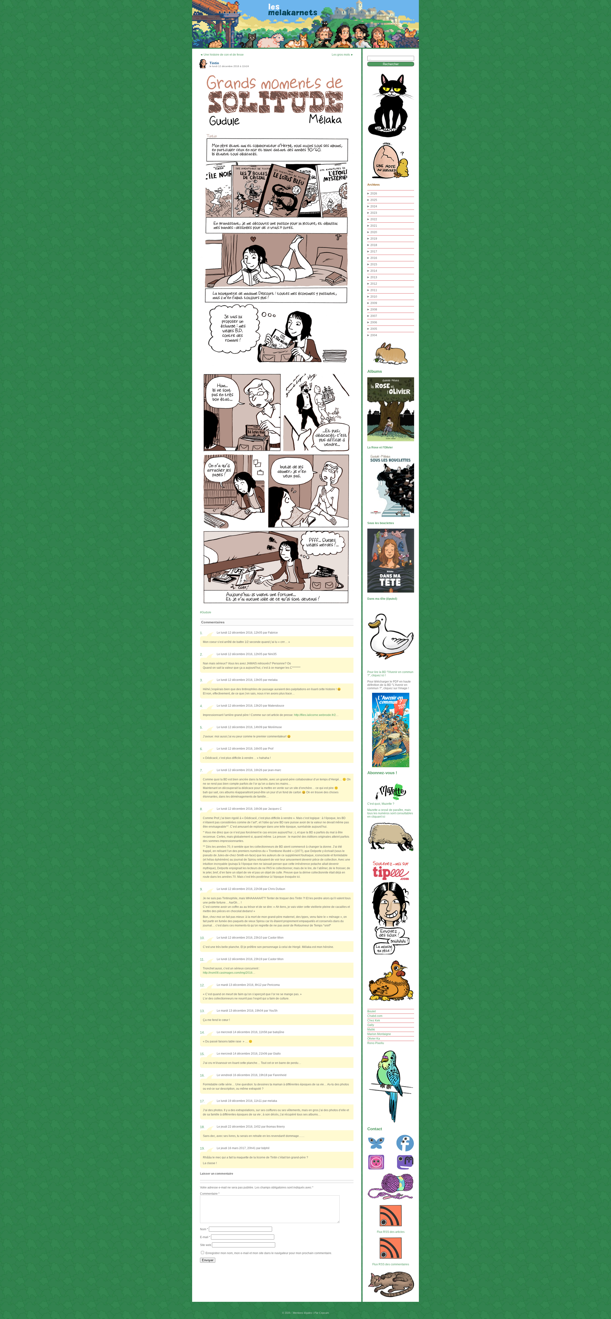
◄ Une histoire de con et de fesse (222, 54)
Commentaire (210, 1193)
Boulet (371, 1011)
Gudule (206, 612)
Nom (204, 1229)
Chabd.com (374, 1016)
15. (202, 1054)
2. (201, 654)
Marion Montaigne (379, 1034)
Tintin (214, 63)
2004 (373, 335)
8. (201, 809)
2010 (373, 296)
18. (202, 1127)
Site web (205, 1245)
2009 (373, 303)
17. (202, 1101)
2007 (373, 316)
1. (201, 633)
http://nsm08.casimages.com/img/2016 (228, 972)
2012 (373, 283)
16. (202, 1075)
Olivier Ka (373, 1038)
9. (201, 889)
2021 (373, 225)
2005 (373, 329)
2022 (373, 219)
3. (201, 680)
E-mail (205, 1237)
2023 (373, 213)
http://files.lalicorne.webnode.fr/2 (315, 715)
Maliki (371, 1029)
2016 (373, 258)
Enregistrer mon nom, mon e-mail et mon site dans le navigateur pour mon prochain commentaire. (268, 1253)
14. (202, 1032)
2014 (373, 271)
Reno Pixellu (375, 1043)
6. (201, 749)
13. (202, 1011)
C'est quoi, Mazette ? (380, 803)
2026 (373, 193)
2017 (373, 251)
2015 (373, 264)
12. (202, 985)
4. (201, 706)
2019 (373, 238)
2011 (373, 290)
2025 (373, 200)
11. (202, 959)
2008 (373, 309)
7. (201, 770)
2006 (373, 322)
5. (201, 727)
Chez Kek (373, 1020)
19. (202, 1148)
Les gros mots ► (342, 54)
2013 (373, 277)
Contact (374, 1129)
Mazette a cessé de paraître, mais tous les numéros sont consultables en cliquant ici (390, 813)
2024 (373, 206)
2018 (373, 245)
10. (202, 938)
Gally (370, 1025)
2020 (373, 232)
